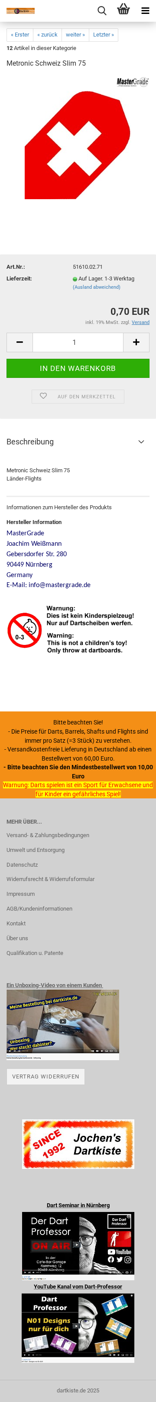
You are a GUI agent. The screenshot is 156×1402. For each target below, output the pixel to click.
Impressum (20, 894)
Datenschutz (22, 864)
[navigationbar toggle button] (145, 11)
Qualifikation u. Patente (34, 953)
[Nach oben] (132, 1389)
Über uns (17, 938)
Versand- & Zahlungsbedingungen (47, 835)
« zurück (47, 34)
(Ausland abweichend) (96, 287)
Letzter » (103, 34)
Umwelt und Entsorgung (35, 850)
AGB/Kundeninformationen (39, 908)
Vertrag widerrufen (45, 1076)
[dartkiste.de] (17, 11)
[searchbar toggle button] (102, 11)
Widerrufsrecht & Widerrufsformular (50, 879)
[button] (19, 342)
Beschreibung (30, 441)
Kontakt (16, 923)
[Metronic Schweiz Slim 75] (78, 141)
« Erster (20, 34)
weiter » (75, 34)
